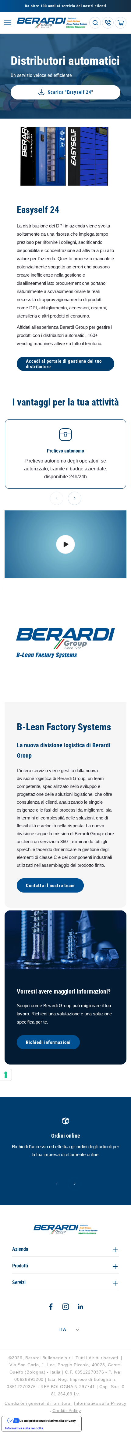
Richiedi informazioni (48, 1042)
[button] (7, 22)
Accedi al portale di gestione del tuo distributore (64, 363)
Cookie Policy (66, 1410)
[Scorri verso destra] (74, 498)
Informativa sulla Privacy (100, 1403)
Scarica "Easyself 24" (70, 92)
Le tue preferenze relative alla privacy (47, 1420)
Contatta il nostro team (50, 885)
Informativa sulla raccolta (24, 1428)
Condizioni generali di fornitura (38, 1403)
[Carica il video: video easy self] (65, 544)
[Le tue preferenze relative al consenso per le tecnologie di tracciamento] (6, 1075)
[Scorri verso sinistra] (56, 498)
